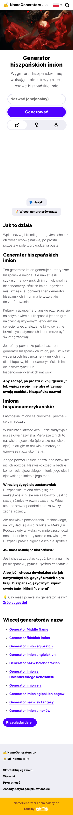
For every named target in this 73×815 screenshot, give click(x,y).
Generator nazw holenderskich (34, 663)
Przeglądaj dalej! (20, 722)
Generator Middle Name (28, 629)
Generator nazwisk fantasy (31, 702)
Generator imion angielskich (32, 655)
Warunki (9, 776)
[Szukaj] (67, 5)
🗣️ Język (36, 202)
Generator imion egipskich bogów (36, 694)
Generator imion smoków (29, 711)
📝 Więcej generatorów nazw (36, 211)
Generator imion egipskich (31, 646)
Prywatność (11, 782)
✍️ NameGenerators (20, 752)
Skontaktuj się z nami (18, 770)
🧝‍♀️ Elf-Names (16, 759)
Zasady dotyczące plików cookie (26, 789)
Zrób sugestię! (15, 602)
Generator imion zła (25, 685)
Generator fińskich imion (29, 638)
